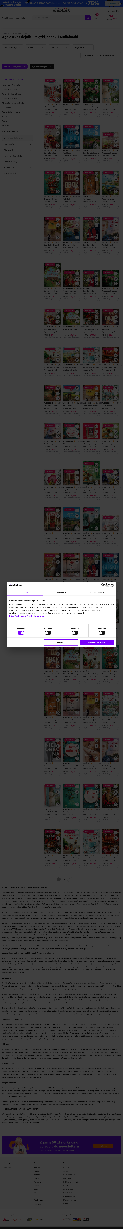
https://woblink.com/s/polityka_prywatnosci (28, 616)
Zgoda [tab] (25, 592)
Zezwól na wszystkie (96, 642)
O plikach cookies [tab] (97, 592)
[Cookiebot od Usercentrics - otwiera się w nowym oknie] (103, 585)
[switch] (48, 633)
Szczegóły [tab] (61, 592)
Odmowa (61, 642)
